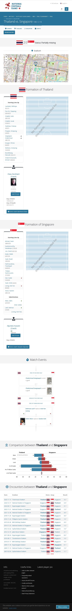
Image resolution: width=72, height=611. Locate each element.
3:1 (65, 506)
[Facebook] (61, 9)
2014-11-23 (7, 525)
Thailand (19, 28)
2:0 (65, 512)
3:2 (65, 499)
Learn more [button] (12, 608)
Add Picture (15, 194)
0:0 (65, 535)
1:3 (65, 509)
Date (5, 495)
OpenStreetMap (58, 81)
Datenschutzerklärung (28, 591)
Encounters (10, 32)
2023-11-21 (7, 509)
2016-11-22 (7, 519)
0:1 (65, 545)
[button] (36, 64)
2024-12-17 (7, 503)
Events (38, 28)
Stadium (15, 495)
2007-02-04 (7, 551)
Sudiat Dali (42, 419)
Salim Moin (29, 419)
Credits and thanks (27, 583)
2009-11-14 (7, 548)
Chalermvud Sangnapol (33, 378)
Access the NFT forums (28, 580)
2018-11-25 (7, 516)
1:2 (65, 525)
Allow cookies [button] (62, 607)
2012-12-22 (7, 529)
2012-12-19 (7, 532)
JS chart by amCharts (22, 455)
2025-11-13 (7, 499)
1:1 (65, 551)
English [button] (64, 3)
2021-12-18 (7, 512)
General (9, 28)
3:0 (65, 516)
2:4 (65, 503)
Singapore (29, 28)
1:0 (65, 519)
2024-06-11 (7, 506)
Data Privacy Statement (28, 593)
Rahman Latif (30, 409)
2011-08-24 (7, 535)
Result (65, 495)
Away (52, 495)
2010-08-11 (7, 538)
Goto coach (18, 211)
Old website (54, 3)
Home (48, 495)
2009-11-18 (7, 545)
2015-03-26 (7, 522)
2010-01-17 (7, 542)
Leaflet (50, 81)
